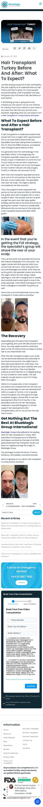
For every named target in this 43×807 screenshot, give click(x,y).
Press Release (9, 738)
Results (6, 749)
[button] (14, 48)
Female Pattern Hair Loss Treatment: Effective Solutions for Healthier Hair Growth (21, 545)
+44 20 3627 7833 (21, 576)
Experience (7, 745)
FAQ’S (25, 744)
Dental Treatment (10, 753)
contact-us (27, 740)
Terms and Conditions (25, 679)
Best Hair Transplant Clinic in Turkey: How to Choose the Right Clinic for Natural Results (20, 536)
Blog (5, 741)
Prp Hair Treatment (30, 736)
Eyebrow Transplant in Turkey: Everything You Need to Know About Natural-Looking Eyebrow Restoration (21, 526)
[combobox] (16, 512)
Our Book (26, 748)
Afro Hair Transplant (31, 729)
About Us (7, 734)
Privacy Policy (11, 679)
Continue (31, 686)
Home (5, 730)
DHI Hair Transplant (30, 733)
